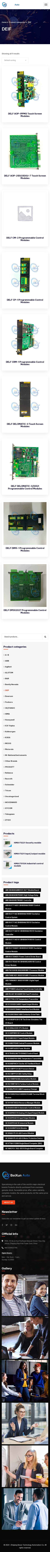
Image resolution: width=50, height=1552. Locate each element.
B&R (7, 678)
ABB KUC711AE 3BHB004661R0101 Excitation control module (22, 924)
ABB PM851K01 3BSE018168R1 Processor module (24, 975)
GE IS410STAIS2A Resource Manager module (22, 1103)
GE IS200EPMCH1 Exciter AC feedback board (22, 1064)
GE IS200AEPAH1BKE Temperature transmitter (23, 1059)
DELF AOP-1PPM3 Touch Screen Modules (25, 115)
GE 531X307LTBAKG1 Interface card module (22, 1009)
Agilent (8, 667)
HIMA (7, 714)
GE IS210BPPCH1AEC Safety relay (18, 1074)
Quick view (42, 77)
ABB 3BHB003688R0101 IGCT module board (22, 890)
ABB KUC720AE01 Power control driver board (23, 957)
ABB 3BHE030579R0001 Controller (18, 900)
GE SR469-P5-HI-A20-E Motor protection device (24, 1138)
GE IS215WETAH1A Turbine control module (21, 1084)
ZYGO (8, 820)
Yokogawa (9, 814)
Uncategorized (12, 796)
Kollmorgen (10, 731)
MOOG (8, 743)
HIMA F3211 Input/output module (29, 854)
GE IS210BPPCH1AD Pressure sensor (19, 1069)
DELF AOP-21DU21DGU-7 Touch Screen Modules (25, 177)
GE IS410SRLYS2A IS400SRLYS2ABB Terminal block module (24, 1096)
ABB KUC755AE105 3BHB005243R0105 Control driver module (23, 963)
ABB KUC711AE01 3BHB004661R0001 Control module (22, 907)
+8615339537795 (10, 1248)
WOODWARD (11, 802)
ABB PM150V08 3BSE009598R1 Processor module (24, 970)
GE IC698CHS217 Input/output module (20, 1038)
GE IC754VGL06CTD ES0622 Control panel (21, 1053)
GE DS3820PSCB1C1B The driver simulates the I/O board (23, 1021)
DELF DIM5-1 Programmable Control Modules (25, 549)
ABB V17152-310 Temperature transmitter (21, 999)
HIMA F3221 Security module (27, 843)
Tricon (8, 790)
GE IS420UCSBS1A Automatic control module (22, 1108)
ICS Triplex (10, 726)
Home (4, 22)
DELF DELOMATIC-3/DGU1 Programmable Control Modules (25, 487)
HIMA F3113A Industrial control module (28, 864)
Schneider (9, 785)
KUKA (7, 737)
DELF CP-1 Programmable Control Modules (25, 301)
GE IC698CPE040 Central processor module (22, 1043)
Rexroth (8, 779)
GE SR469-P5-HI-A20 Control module (19, 1133)
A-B (7, 655)
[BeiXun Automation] (10, 4)
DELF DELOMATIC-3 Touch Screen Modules (25, 425)
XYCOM (8, 808)
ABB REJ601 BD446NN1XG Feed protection (21, 994)
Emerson (9, 696)
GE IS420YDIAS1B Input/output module (20, 1118)
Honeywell (9, 720)
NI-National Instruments (16, 755)
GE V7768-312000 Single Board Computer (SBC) (23, 1143)
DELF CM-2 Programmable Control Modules (25, 239)
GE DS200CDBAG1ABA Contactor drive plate (22, 1014)
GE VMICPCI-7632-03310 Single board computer (24, 1148)
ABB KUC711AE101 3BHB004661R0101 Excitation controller (24, 932)
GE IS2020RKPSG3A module (16, 1128)
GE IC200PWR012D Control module (18, 1033)
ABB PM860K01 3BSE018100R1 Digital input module (22, 982)
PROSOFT (9, 767)
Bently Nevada (11, 684)
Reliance (9, 773)
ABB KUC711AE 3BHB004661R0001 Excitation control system (22, 915)
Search (45, 637)
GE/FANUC (10, 708)
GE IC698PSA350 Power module (17, 1048)
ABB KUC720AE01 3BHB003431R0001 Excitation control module (23, 949)
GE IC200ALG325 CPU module (16, 1028)
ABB (7, 661)
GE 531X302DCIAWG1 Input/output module (21, 1004)
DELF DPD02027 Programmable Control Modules (25, 611)
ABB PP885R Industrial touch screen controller (23, 989)
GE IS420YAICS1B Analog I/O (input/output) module (24, 1113)
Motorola (9, 749)
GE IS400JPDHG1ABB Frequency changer (21, 1089)
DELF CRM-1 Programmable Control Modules (25, 363)
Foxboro (9, 702)
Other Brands (11, 761)
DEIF (7, 690)
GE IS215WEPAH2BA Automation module (20, 1079)
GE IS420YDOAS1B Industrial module (19, 1123)
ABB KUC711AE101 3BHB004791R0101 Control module (23, 941)
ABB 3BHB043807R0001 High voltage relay (21, 895)
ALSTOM (9, 673)
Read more (42, 72)
